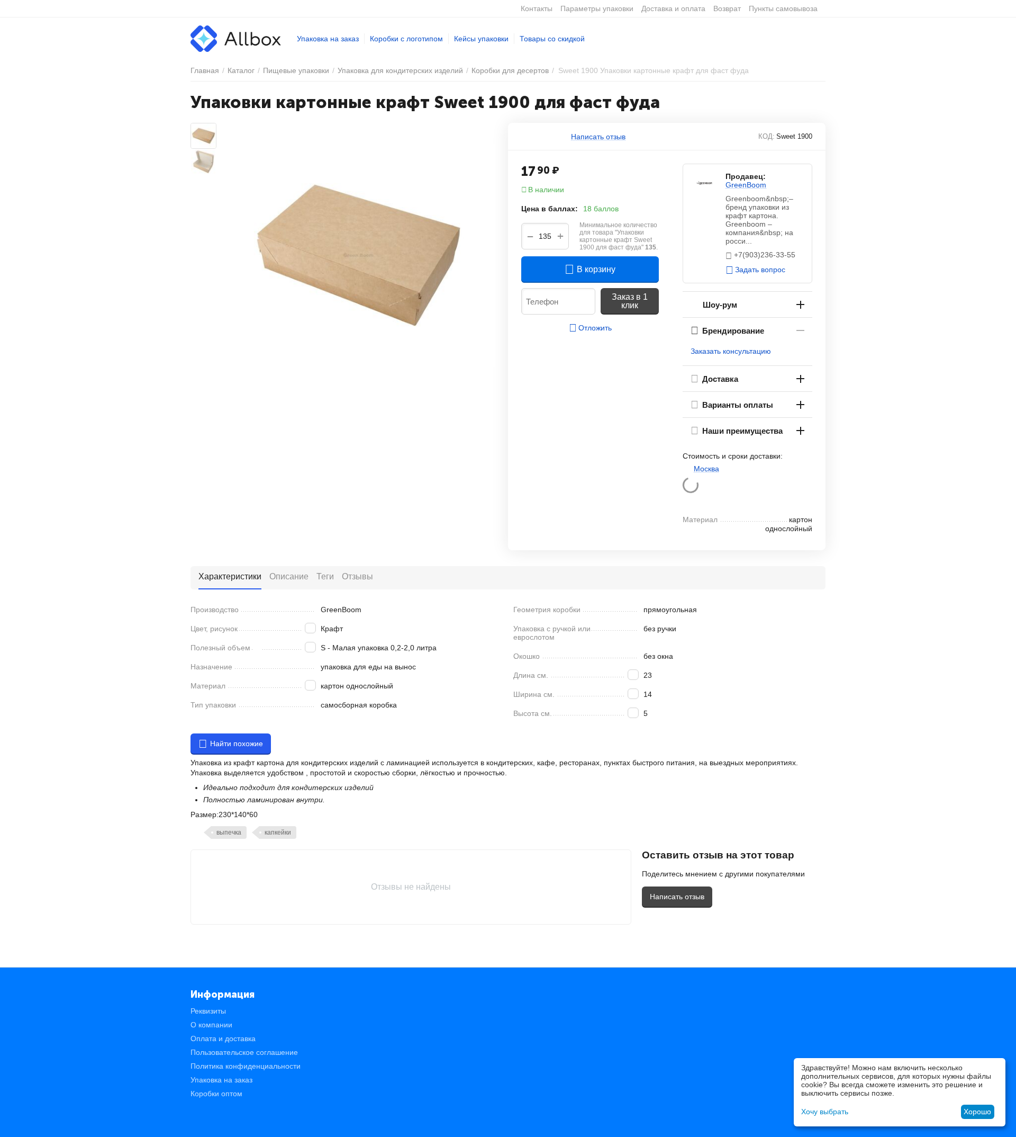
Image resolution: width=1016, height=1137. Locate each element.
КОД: (766, 136)
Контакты (536, 8)
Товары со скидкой (552, 38)
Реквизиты (208, 1011)
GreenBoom (745, 185)
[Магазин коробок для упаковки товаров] (235, 38)
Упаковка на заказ (328, 38)
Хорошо (977, 1111)
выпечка (228, 832)
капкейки (278, 832)
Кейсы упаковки (481, 38)
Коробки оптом (216, 1093)
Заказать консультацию (731, 351)
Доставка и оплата (673, 8)
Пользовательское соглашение (244, 1052)
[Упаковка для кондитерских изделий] (358, 255)
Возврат (727, 8)
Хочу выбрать (824, 1111)
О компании (211, 1024)
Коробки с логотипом (406, 38)
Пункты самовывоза (783, 8)
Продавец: (745, 176)
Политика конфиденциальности (245, 1066)
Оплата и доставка (223, 1038)
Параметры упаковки (596, 8)
